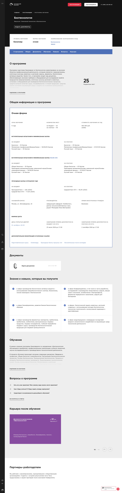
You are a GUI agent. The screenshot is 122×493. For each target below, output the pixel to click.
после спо (54, 158)
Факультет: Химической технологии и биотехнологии (30, 21)
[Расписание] (2, 249)
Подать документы (22, 27)
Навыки (56, 51)
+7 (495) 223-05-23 (106, 4)
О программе (18, 51)
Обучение (47, 51)
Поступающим (75, 4)
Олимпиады (34, 242)
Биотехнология (55, 42)
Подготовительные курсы (20, 242)
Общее (27, 51)
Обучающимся (91, 4)
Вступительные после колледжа (75, 242)
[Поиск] (2, 234)
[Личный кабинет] (2, 241)
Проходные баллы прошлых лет (51, 242)
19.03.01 (53, 44)
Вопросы (64, 51)
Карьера (73, 51)
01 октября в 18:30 (18, 225)
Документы (37, 51)
